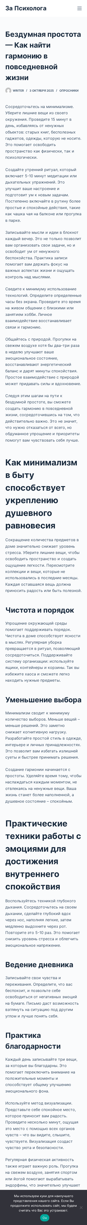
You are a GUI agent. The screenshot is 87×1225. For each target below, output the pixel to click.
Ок (45, 1218)
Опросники (69, 90)
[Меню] (79, 8)
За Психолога (26, 8)
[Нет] (81, 1207)
